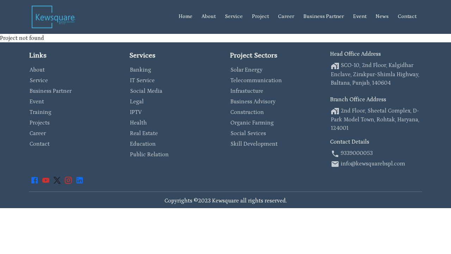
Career (286, 16)
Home (185, 16)
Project (260, 16)
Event (359, 16)
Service (234, 16)
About (209, 16)
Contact (407, 16)
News (382, 16)
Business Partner (323, 16)
